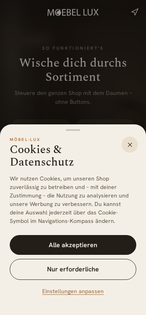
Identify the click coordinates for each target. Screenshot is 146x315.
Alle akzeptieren (73, 245)
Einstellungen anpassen (73, 291)
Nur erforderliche (73, 269)
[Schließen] (130, 144)
